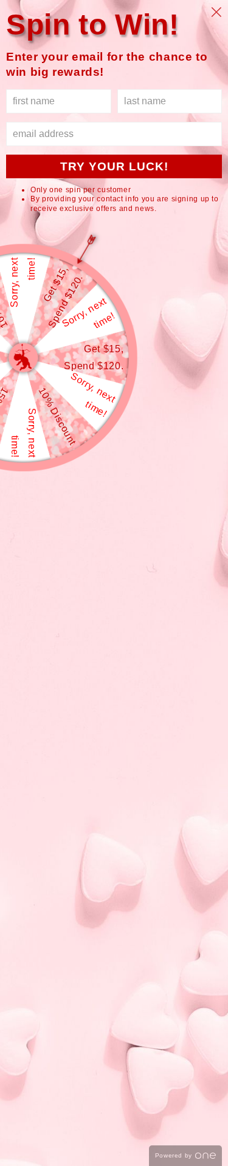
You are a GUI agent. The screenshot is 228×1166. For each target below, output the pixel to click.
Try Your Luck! (114, 166)
